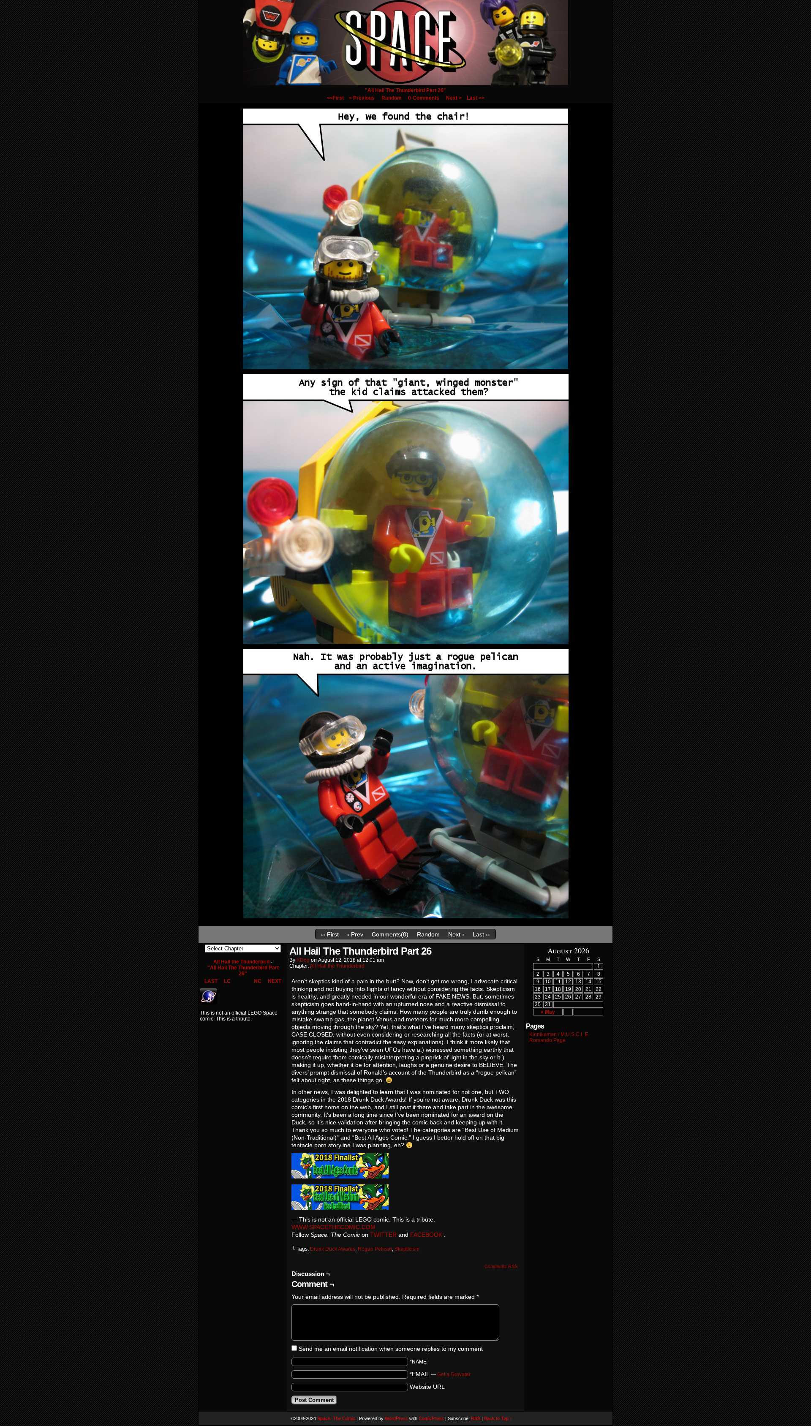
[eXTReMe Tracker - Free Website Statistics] (208, 1003)
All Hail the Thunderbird (241, 962)
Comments (423, 98)
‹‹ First (330, 934)
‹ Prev (355, 934)
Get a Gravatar (454, 1374)
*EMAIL (440, 1374)
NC (257, 981)
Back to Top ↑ (498, 1418)
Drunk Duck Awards (332, 1249)
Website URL (427, 1386)
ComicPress (431, 1418)
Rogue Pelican (375, 1249)
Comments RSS (500, 1266)
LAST (211, 981)
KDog (303, 960)
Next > (454, 98)
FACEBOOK (426, 1234)
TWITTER (383, 1234)
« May (548, 1012)
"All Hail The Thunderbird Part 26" (405, 90)
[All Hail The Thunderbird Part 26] (405, 923)
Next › (456, 934)
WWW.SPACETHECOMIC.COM (333, 1227)
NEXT (274, 981)
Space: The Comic (336, 1418)
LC (227, 981)
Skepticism (407, 1249)
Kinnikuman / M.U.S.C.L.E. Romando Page (559, 1037)
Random (391, 98)
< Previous (362, 98)
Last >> (475, 98)
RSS (475, 1418)
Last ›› (481, 934)
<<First (335, 98)
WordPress (396, 1418)
